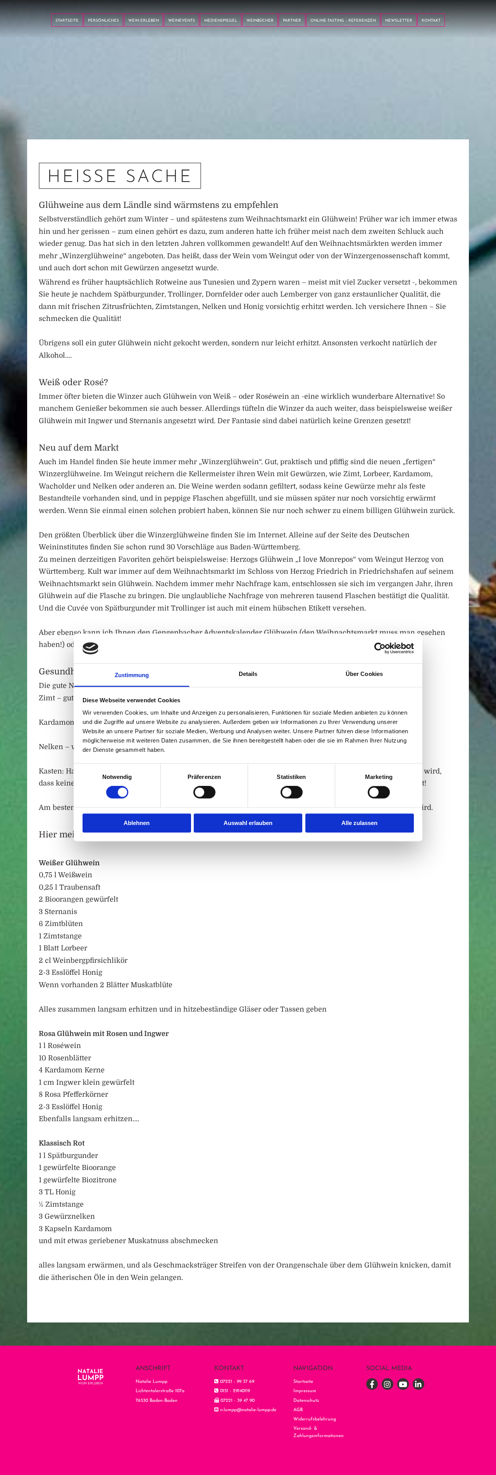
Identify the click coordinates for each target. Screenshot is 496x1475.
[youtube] (403, 1384)
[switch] (204, 792)
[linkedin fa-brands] (418, 1384)
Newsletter (398, 21)
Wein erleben (143, 21)
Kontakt (431, 21)
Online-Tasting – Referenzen (343, 21)
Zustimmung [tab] (132, 675)
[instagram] (387, 1384)
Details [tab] (248, 674)
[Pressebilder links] (236, 19)
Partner (292, 21)
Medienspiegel (220, 21)
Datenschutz (306, 1400)
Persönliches (103, 21)
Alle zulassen (359, 823)
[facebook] (372, 1384)
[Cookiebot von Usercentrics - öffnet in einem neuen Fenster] (380, 648)
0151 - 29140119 (235, 1391)
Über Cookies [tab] (364, 674)
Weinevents (181, 21)
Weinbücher (260, 21)
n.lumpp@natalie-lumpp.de (248, 1410)
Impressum (304, 1391)
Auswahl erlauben (248, 823)
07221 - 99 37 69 (237, 1381)
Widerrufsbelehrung (314, 1419)
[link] (144, 19)
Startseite (67, 21)
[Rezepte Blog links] (157, 19)
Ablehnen (137, 823)
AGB (298, 1410)
